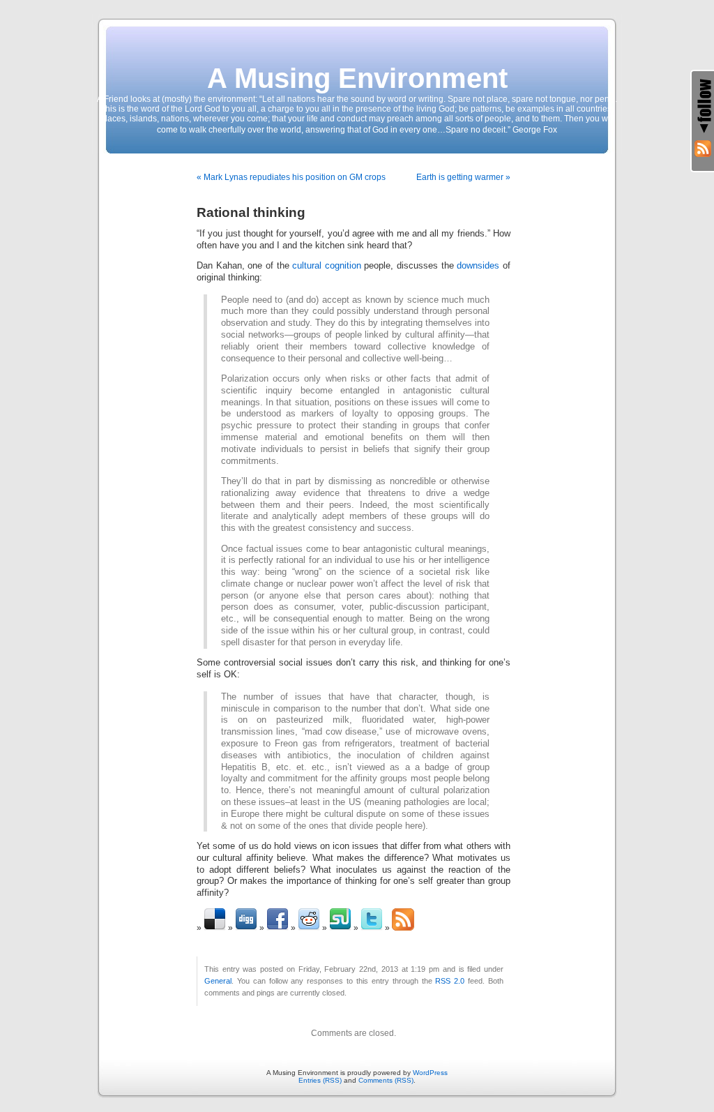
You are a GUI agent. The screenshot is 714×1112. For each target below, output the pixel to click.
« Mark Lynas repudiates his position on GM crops (291, 177)
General (217, 981)
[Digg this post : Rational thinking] (246, 928)
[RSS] (702, 148)
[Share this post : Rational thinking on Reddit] (309, 928)
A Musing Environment (357, 78)
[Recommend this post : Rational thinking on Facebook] (277, 928)
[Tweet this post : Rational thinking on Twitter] (371, 928)
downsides (478, 266)
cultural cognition (326, 266)
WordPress (430, 1072)
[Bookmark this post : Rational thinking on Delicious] (215, 928)
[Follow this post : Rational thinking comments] (403, 928)
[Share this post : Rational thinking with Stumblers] (340, 928)
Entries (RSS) (320, 1080)
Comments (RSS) (385, 1080)
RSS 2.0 (449, 981)
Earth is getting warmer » (463, 177)
